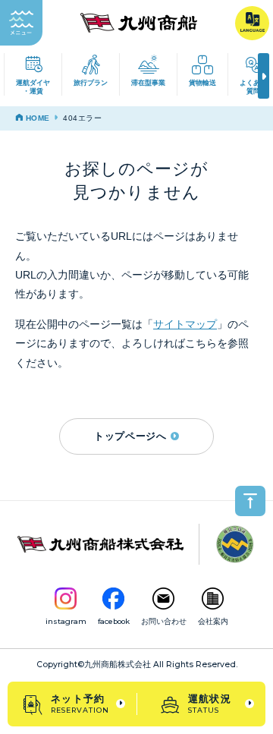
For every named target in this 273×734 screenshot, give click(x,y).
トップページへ (130, 436)
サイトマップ (185, 324)
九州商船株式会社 (117, 664)
